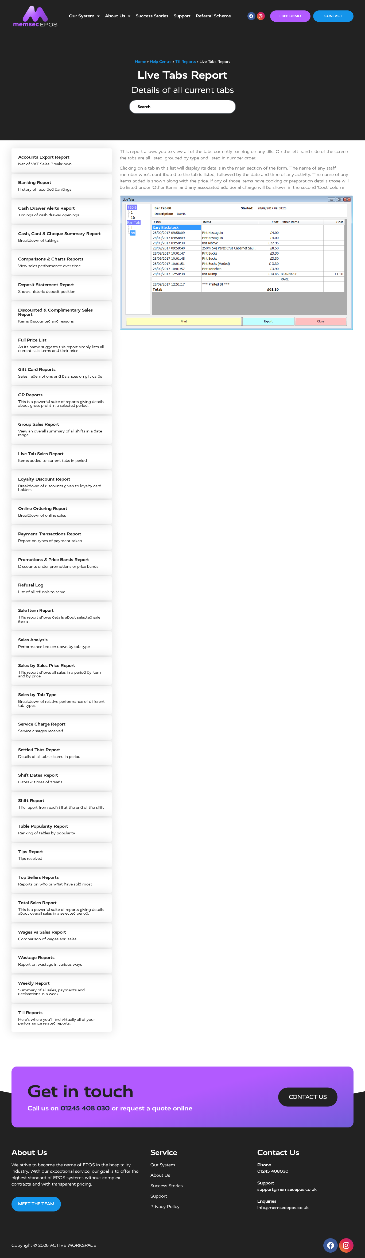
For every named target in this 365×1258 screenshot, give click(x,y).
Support (182, 15)
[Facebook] (251, 16)
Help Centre (161, 61)
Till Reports (185, 61)
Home (140, 61)
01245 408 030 (85, 1108)
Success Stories (152, 15)
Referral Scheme (213, 15)
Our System (81, 15)
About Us (115, 15)
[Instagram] (261, 16)
